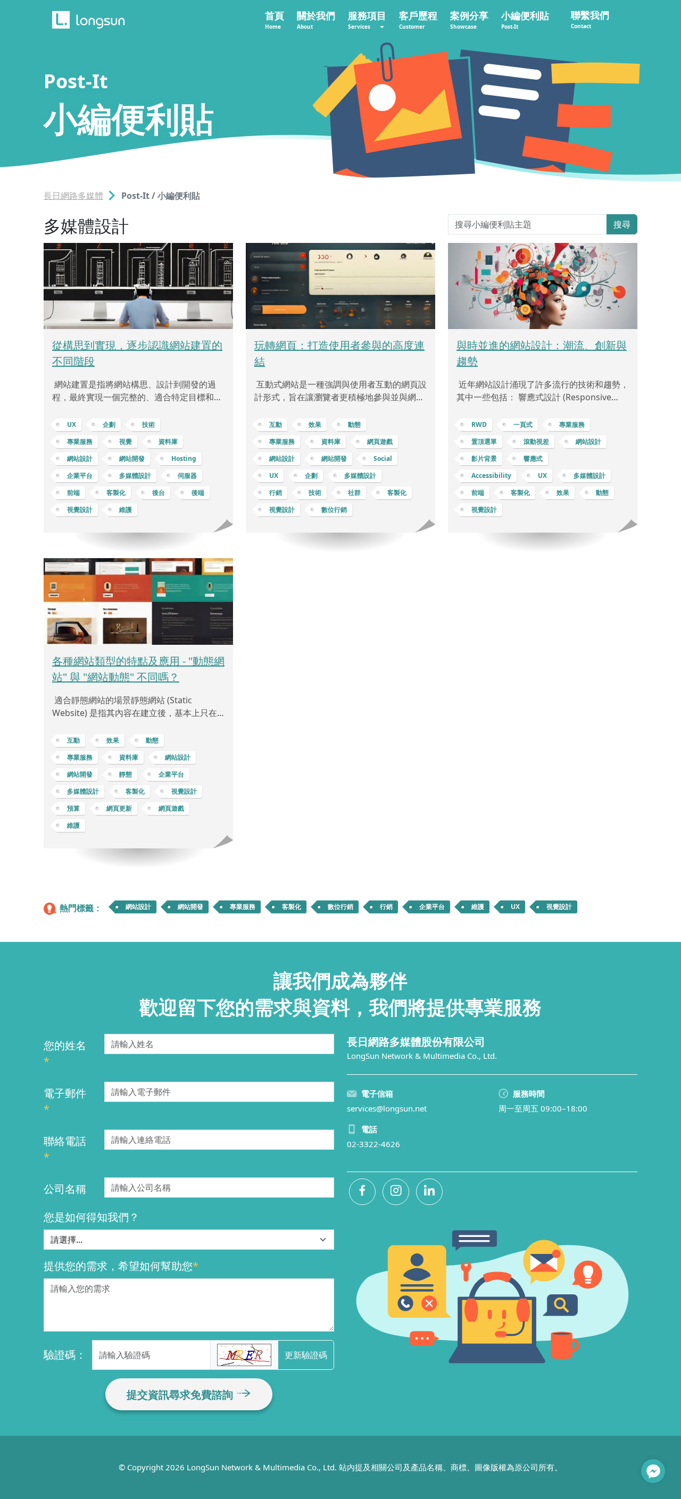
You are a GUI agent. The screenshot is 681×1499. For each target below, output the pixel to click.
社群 (354, 492)
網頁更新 (119, 808)
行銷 (275, 492)
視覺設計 (80, 509)
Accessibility (491, 475)
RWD (479, 424)
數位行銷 (334, 509)
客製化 (116, 492)
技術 (148, 424)
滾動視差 (536, 441)
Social (382, 458)
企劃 (109, 424)
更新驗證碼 (306, 1355)
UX (71, 424)
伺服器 (187, 475)
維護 (125, 509)
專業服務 (80, 441)
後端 (198, 492)
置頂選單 (484, 441)
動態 (354, 424)
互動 (275, 424)
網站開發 (132, 458)
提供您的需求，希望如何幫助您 (121, 1266)
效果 (315, 424)
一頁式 (523, 424)
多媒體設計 (135, 475)
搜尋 (621, 224)
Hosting (183, 458)
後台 (158, 492)
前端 (73, 492)
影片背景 (484, 458)
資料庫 (168, 441)
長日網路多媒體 (73, 195)
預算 (73, 808)
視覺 (125, 441)
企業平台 (80, 475)
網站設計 (80, 458)
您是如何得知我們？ (91, 1217)
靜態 (125, 774)
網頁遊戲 (380, 441)
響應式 (533, 458)
